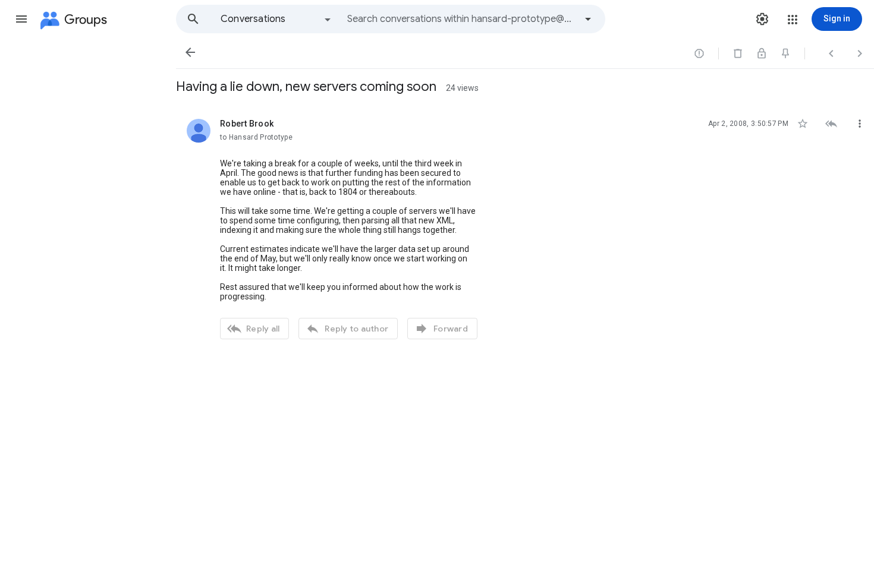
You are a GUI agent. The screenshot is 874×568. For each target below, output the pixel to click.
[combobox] (461, 19)
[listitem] (525, 228)
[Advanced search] (588, 19)
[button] (21, 19)
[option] (276, 19)
